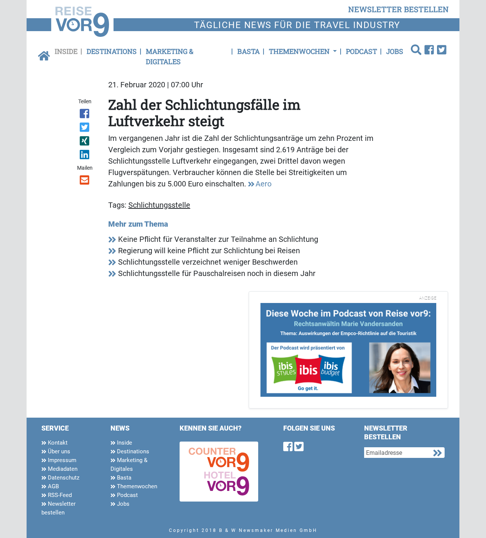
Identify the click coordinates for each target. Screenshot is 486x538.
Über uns (58, 451)
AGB (52, 486)
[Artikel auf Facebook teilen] (85, 115)
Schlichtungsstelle (159, 205)
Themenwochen (136, 486)
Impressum (61, 460)
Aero (263, 183)
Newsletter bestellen (58, 508)
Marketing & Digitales (169, 56)
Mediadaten (61, 468)
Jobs (394, 51)
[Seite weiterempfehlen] (85, 181)
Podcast (361, 51)
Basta (248, 51)
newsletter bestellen (398, 9)
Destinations (112, 51)
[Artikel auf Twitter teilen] (85, 129)
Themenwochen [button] (300, 51)
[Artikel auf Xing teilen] (85, 142)
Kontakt (57, 442)
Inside (66, 51)
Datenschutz (62, 477)
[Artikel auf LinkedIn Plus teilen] (85, 156)
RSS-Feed (59, 495)
